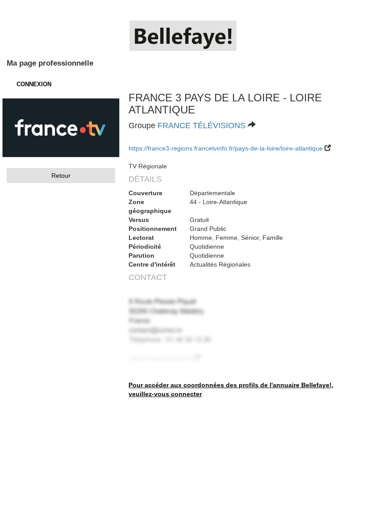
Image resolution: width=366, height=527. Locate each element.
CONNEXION (34, 84)
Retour (61, 175)
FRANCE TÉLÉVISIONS (201, 125)
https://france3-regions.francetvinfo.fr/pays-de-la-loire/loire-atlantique (226, 148)
